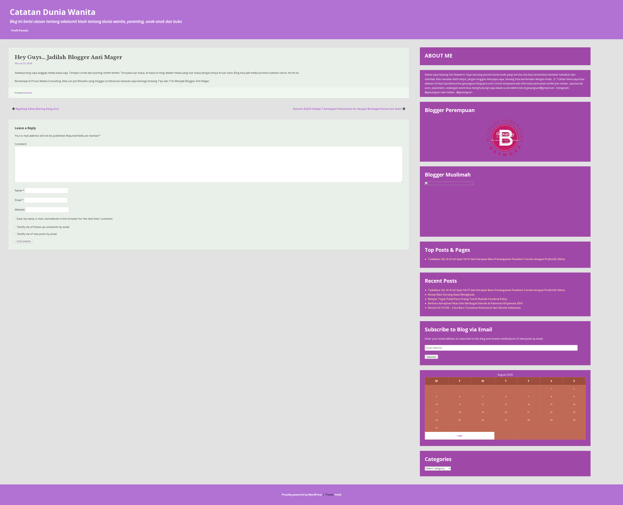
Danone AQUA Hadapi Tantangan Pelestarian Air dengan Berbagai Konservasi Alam (347, 109)
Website (20, 209)
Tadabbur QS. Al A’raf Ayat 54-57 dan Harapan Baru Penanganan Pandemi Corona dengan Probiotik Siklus (496, 290)
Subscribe (431, 357)
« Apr (459, 435)
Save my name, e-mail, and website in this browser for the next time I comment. (65, 218)
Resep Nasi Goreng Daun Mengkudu (451, 294)
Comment (21, 144)
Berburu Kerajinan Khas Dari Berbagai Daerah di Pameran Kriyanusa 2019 (475, 303)
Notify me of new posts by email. (37, 234)
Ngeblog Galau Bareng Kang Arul (37, 109)
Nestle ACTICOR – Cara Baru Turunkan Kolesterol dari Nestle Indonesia (474, 307)
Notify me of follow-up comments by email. (44, 227)
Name (19, 190)
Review (28, 92)
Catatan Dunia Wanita (53, 12)
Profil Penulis (19, 30)
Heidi (338, 494)
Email (19, 200)
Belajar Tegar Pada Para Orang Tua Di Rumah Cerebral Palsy (467, 299)
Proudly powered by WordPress (302, 494)
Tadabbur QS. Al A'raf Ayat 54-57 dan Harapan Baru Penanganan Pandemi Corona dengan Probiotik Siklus (496, 259)
